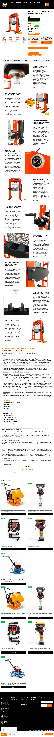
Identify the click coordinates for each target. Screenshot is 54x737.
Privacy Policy (24, 702)
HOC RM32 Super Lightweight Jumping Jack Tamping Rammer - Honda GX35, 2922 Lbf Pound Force (40, 510)
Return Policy (24, 701)
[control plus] (31, 46)
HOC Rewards (14, 699)
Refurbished (18, 2)
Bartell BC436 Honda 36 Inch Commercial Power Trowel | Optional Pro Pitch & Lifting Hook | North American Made (13, 579)
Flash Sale (25, 2)
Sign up (49, 705)
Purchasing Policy (25, 699)
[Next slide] (25, 40)
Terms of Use (24, 704)
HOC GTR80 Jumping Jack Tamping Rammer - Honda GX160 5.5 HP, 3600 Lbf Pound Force (40, 544)
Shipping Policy (24, 697)
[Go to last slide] (3, 40)
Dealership (33, 697)
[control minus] (28, 46)
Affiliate (33, 699)
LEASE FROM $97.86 (34, 34)
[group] (4, 40)
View (6, 464)
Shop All (12, 2)
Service (30, 2)
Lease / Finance (37, 2)
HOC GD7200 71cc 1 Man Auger (8, 544)
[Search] (47, 4)
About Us (13, 697)
